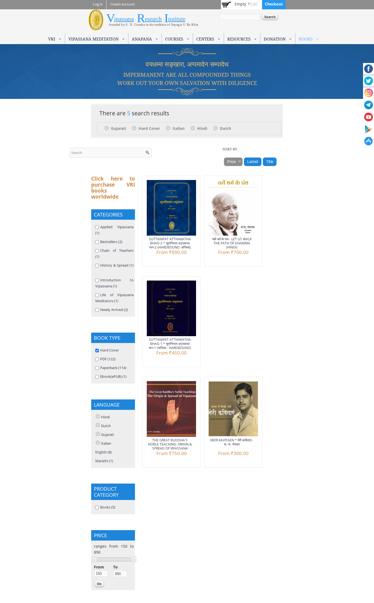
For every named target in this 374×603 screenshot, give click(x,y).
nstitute (176, 19)
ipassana (124, 19)
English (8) (103, 452)
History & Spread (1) (117, 265)
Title (269, 161)
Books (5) (107, 507)
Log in (98, 4)
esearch (153, 19)
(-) (107, 128)
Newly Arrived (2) (114, 309)
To (115, 567)
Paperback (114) (113, 367)
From (99, 567)
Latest (252, 161)
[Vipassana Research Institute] (95, 27)
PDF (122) (108, 358)
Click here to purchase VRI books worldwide (113, 187)
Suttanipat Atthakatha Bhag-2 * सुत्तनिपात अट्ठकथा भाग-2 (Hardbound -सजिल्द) (170, 243)
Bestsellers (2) (111, 241)
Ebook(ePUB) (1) (113, 376)
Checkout (274, 4)
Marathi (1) (104, 460)
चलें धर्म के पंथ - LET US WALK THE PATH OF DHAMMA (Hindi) (232, 243)
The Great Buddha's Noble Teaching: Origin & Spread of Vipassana (170, 444)
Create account (122, 4)
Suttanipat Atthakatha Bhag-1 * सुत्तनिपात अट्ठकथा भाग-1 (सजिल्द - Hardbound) (170, 344)
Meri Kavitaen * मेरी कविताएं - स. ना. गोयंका (231, 442)
